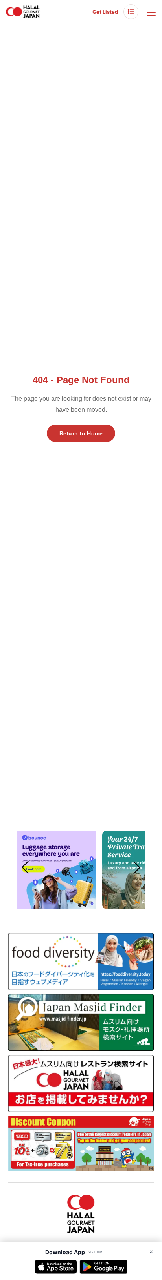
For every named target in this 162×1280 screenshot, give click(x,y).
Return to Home (81, 433)
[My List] (130, 11)
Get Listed (105, 12)
